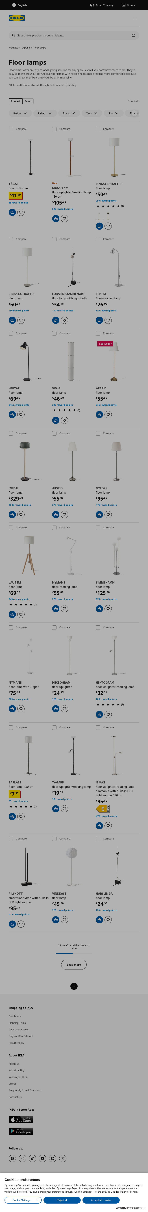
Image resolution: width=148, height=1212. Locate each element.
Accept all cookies (101, 1200)
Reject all (62, 1200)
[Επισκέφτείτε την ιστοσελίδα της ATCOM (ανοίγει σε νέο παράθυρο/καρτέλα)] (130, 1208)
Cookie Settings (21, 1200)
